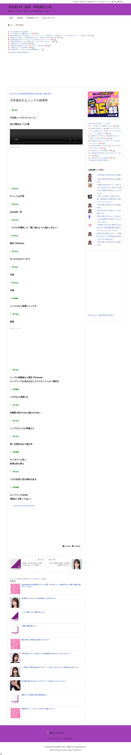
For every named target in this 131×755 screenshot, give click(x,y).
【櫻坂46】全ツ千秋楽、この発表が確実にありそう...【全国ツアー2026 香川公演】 (33, 37)
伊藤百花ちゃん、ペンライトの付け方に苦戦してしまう (38, 708)
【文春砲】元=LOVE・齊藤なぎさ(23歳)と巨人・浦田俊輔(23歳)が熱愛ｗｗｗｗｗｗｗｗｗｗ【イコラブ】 (109, 227)
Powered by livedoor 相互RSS (18, 52)
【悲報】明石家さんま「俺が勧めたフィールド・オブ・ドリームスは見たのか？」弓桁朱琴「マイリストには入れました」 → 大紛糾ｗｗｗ (49, 35)
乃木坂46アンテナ (92, 1)
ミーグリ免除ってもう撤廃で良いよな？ (21, 33)
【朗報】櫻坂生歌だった (29, 626)
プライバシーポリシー (55, 738)
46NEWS (82, 1)
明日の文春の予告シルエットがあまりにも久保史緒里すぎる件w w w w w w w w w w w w (109, 219)
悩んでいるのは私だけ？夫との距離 (18, 31)
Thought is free (77, 750)
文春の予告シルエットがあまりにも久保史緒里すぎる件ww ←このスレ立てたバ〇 (46, 653)
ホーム (12, 25)
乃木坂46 (20, 25)
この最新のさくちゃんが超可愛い (19, 43)
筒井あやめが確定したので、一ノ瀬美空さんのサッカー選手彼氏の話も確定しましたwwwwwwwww (109, 236)
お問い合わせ (68, 738)
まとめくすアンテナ (105, 1)
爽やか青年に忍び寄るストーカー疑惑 (99, 123)
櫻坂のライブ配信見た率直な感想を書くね (34, 695)
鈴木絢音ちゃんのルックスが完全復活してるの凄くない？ (39, 598)
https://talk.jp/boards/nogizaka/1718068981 (24, 505)
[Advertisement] (65, 70)
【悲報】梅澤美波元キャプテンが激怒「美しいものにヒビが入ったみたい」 (30, 41)
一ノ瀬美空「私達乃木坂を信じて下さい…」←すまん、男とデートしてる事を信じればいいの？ (50, 667)
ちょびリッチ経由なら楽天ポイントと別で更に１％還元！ (28, 579)
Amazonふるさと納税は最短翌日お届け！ (101, 315)
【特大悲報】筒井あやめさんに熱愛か (109, 175)
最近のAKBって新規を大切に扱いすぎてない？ (36, 639)
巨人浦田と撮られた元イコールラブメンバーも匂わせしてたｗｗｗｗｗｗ (30, 39)
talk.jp (76, 1)
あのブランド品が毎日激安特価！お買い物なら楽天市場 (30, 93)
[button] (1, 754)
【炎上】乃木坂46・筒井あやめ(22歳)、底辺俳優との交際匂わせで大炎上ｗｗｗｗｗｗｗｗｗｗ (109, 199)
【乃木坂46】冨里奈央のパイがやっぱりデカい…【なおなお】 (27, 45)
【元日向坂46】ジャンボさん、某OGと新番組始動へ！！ (25, 49)
